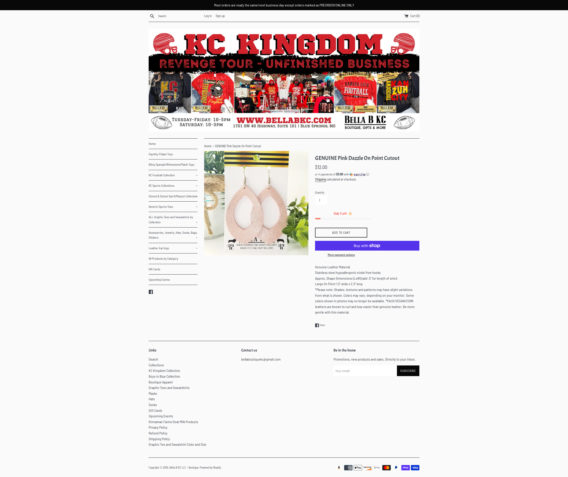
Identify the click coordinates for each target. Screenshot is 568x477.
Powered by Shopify (210, 467)
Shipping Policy (159, 439)
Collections (156, 365)
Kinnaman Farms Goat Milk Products (173, 422)
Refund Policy (158, 433)
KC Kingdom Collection (164, 370)
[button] (367, 174)
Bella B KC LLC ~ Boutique (184, 467)
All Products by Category (163, 258)
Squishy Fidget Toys (161, 154)
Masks (153, 393)
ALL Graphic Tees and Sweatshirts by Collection (173, 219)
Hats (152, 399)
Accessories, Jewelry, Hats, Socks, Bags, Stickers (173, 235)
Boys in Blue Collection (164, 376)
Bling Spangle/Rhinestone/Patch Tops (171, 164)
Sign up (220, 16)
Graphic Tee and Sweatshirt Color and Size (177, 444)
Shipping (320, 179)
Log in (208, 16)
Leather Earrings (173, 248)
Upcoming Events (159, 279)
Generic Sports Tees (173, 206)
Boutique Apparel (161, 382)
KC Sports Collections (173, 185)
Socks (153, 404)
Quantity (319, 192)
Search (153, 359)
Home (152, 143)
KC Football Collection (173, 175)
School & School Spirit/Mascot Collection (173, 196)
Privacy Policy (158, 427)
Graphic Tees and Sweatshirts (169, 387)
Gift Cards (154, 269)
